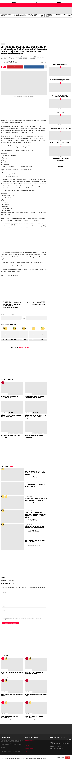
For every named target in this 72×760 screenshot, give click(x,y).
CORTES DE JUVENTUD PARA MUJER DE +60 (10, 717)
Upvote (11, 318)
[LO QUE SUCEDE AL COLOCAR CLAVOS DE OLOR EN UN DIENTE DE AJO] (12, 474)
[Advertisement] (36, 28)
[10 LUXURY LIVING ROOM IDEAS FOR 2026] (61, 10)
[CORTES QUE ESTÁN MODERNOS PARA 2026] (36, 708)
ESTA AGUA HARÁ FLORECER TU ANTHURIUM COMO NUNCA (20, 15)
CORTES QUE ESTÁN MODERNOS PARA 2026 (35, 717)
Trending (58, 2)
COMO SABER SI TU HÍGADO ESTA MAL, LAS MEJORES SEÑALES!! (36, 499)
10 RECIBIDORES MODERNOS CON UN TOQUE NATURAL (35, 673)
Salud (11, 466)
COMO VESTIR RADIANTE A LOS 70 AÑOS (12, 673)
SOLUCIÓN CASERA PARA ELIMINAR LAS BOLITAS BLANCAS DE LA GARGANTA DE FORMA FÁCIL (35, 514)
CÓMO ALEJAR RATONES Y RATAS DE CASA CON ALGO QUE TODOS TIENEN (46, 15)
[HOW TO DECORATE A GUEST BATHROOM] (36, 427)
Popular (13, 2)
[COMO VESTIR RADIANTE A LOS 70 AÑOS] (12, 664)
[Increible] (6, 496)
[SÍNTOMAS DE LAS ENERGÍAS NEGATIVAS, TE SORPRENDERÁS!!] (12, 530)
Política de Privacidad (29, 740)
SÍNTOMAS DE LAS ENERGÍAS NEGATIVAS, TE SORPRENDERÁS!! (35, 527)
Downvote (36, 318)
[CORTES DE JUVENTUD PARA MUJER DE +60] (12, 708)
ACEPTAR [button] (67, 757)
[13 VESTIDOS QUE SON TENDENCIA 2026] (36, 686)
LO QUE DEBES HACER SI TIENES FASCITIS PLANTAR (35, 541)
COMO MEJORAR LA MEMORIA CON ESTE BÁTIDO (35, 485)
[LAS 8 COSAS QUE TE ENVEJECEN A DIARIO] (12, 686)
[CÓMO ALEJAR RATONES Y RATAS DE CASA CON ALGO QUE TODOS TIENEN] (47, 10)
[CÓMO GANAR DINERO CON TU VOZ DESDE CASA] (33, 10)
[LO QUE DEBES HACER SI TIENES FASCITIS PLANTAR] (12, 543)
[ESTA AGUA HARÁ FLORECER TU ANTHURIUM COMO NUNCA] (20, 10)
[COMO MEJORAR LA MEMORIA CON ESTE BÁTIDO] (12, 488)
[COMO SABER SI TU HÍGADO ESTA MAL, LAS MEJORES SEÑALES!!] (12, 502)
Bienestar (11, 412)
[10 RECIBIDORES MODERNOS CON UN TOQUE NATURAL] (36, 664)
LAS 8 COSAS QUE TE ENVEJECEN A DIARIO (12, 695)
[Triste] (6, 702)
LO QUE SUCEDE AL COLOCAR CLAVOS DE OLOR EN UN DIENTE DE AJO (35, 472)
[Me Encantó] (2, 469)
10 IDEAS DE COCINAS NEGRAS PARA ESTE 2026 (7, 15)
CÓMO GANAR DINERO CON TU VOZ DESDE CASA (33, 15)
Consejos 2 (36, 412)
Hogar (11, 394)
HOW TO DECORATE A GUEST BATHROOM (34, 436)
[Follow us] (67, 5)
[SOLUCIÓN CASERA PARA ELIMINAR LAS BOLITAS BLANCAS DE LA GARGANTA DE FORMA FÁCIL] (12, 516)
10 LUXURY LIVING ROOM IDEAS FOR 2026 (61, 15)
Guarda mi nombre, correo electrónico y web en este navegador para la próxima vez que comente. (22, 619)
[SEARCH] (70, 5)
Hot (36, 2)
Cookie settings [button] (60, 757)
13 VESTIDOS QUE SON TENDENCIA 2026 (36, 695)
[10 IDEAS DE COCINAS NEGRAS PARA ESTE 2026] (7, 10)
